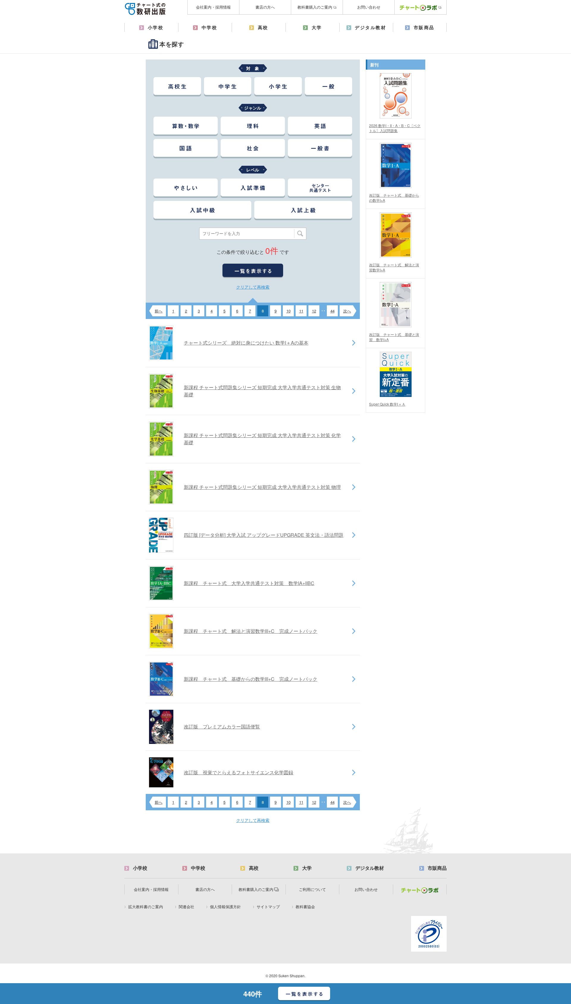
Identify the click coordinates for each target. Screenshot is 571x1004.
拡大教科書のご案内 (145, 907)
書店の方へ (265, 7)
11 (301, 311)
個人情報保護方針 (225, 907)
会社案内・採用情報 (213, 7)
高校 (263, 27)
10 (288, 311)
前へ (158, 311)
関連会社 (186, 907)
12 (314, 311)
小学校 (156, 27)
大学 (317, 27)
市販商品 (424, 27)
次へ (347, 311)
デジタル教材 (370, 27)
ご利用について (312, 889)
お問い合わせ (368, 7)
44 (332, 311)
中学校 (209, 27)
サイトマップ (268, 907)
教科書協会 (305, 907)
